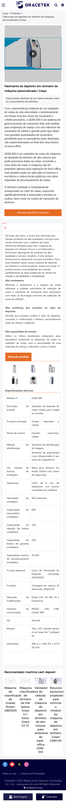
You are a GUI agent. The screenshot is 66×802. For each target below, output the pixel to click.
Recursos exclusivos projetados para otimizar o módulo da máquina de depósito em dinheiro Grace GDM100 (57, 714)
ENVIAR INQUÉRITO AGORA (33, 212)
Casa (5, 13)
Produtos (15, 13)
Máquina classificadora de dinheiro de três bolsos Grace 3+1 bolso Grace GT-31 (29, 706)
